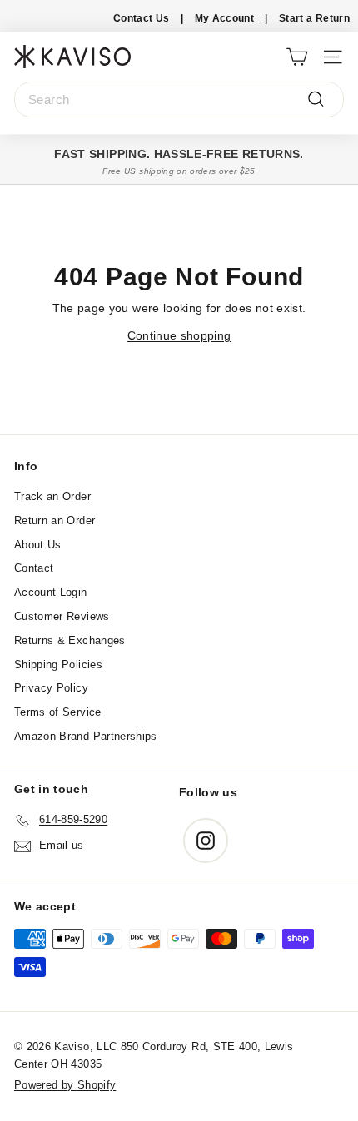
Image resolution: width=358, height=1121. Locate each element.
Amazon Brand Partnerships (85, 736)
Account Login (50, 592)
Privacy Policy (51, 688)
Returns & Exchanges (70, 640)
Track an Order (52, 496)
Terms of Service (58, 712)
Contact (33, 568)
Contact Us (141, 18)
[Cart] (296, 56)
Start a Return (314, 18)
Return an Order (54, 520)
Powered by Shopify (65, 1085)
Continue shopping (179, 335)
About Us (38, 544)
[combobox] (179, 100)
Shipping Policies (58, 664)
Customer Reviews (62, 616)
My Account (225, 18)
